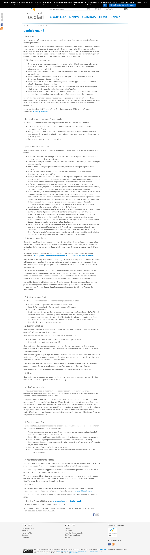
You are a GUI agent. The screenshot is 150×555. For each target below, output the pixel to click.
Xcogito (47, 552)
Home (34, 26)
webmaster (103, 549)
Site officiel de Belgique (35, 10)
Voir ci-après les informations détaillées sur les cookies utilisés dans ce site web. (64, 256)
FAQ (88, 9)
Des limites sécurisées (72, 535)
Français (97, 9)
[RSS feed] (113, 544)
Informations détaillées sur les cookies (122, 5)
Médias (67, 537)
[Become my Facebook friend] (1, 24)
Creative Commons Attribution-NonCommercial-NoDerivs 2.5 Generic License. (79, 551)
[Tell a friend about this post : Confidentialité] (97, 514)
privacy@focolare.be (41, 111)
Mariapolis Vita (89, 17)
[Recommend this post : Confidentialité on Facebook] (94, 514)
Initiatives (74, 17)
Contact (67, 529)
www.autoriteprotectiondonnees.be (67, 501)
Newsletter (68, 531)
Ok (105, 5)
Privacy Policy (74, 552)
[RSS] (1, 28)
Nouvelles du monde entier (74, 533)
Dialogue (103, 17)
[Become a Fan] (109, 544)
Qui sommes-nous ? (58, 17)
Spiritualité (116, 17)
